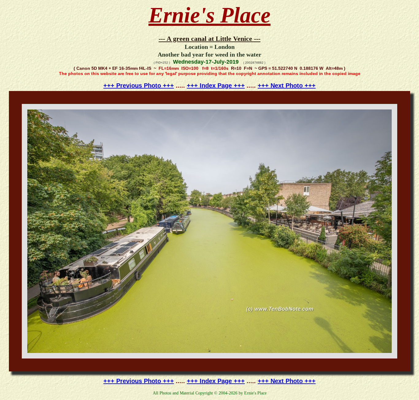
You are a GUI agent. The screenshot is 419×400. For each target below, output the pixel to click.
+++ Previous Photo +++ (138, 85)
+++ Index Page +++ (216, 85)
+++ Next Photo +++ (287, 85)
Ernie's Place (209, 15)
